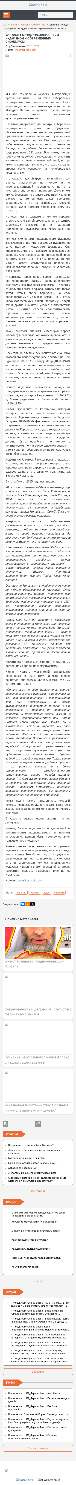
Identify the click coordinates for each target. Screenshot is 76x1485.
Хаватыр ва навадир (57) (22, 1167)
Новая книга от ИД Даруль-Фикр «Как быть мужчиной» (32, 1408)
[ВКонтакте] (23, 904)
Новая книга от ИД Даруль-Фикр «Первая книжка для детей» (39, 1400)
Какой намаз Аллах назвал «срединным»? (32, 1162)
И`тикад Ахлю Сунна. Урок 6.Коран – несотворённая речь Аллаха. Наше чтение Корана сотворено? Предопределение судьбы (40, 1328)
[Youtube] (70, 1124)
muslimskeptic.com (25, 49)
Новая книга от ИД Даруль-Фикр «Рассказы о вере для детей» (37, 1429)
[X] (32, 904)
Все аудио (38, 1371)
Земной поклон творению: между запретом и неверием (34, 1151)
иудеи (46, 892)
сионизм (59, 892)
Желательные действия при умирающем (32, 1172)
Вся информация (38, 1448)
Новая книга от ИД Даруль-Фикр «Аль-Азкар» (34, 1393)
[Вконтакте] (5, 1124)
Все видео (38, 1281)
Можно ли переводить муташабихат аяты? (36, 1257)
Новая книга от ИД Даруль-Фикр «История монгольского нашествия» (32, 1437)
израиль (21, 892)
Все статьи (38, 1190)
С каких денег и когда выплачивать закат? (36, 1230)
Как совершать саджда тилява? (30, 1239)
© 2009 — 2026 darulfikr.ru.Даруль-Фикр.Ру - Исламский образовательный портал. (38, 1470)
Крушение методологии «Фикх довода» (34, 1221)
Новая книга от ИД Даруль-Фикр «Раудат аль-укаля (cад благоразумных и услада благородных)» (38, 1421)
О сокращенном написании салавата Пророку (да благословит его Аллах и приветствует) (37, 1179)
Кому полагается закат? (25, 1266)
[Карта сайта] (24, 1479)
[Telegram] (38, 1124)
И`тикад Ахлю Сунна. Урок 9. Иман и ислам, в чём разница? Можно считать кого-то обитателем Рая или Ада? (40, 1304)
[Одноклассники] (27, 904)
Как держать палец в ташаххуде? (31, 1248)
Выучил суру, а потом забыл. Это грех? (31, 1145)
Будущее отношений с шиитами (26, 1157)
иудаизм (35, 892)
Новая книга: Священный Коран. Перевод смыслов (38, 1414)
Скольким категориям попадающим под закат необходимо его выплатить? (38, 1214)
